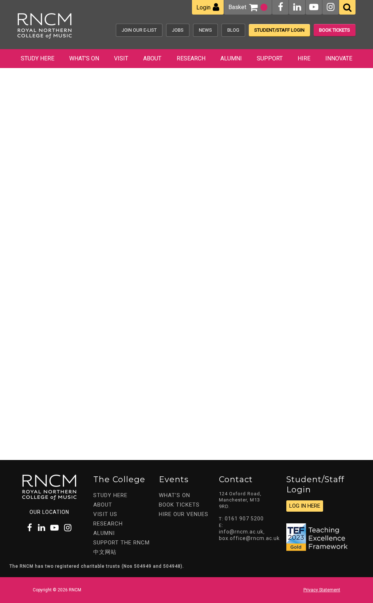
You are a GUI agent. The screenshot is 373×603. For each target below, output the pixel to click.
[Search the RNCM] (347, 7)
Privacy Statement (321, 589)
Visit (121, 58)
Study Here (37, 58)
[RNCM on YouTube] (313, 7)
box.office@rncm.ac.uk (249, 538)
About (152, 58)
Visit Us (105, 514)
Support (270, 58)
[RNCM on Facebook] (280, 7)
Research (191, 58)
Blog (233, 30)
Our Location (49, 512)
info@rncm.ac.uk (241, 532)
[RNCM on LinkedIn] (297, 7)
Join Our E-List (139, 30)
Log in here (304, 506)
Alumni (231, 58)
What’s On (84, 58)
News (205, 30)
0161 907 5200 (244, 518)
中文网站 (105, 552)
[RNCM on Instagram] (330, 7)
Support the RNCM (121, 542)
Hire (304, 58)
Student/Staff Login (279, 30)
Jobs (178, 30)
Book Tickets (334, 30)
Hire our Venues (183, 514)
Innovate (338, 58)
